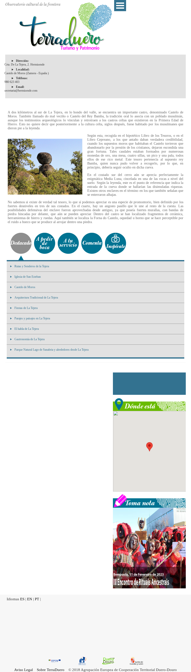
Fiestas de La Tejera (26, 308)
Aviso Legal (23, 670)
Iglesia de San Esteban (27, 276)
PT (37, 599)
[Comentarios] (92, 243)
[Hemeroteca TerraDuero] (149, 500)
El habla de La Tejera (26, 329)
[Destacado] (21, 243)
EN (29, 599)
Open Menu (120, 5)
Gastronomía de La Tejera (29, 339)
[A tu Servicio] (68, 243)
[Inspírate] (115, 243)
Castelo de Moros (24, 287)
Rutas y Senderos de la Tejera (31, 266)
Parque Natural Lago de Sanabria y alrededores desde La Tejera (51, 349)
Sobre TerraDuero (50, 670)
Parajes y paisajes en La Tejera (32, 318)
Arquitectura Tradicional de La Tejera (36, 297)
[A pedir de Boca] (44, 243)
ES (22, 599)
